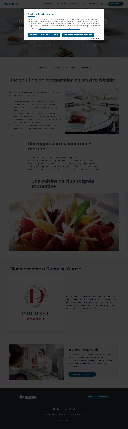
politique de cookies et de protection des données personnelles (59, 29)
